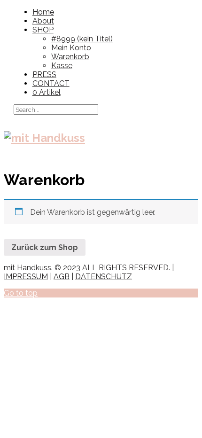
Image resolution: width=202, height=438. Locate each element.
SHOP (43, 29)
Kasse (61, 65)
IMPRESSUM (26, 276)
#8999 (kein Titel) (82, 38)
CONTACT (51, 83)
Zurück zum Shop (44, 247)
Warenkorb (70, 56)
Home (43, 12)
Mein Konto (71, 47)
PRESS (44, 74)
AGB (62, 276)
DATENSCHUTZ (103, 276)
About (43, 20)
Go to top (21, 293)
